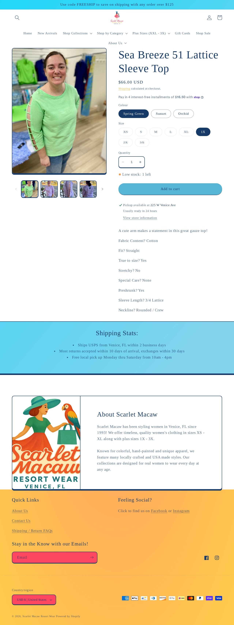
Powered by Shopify (68, 616)
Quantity (124, 152)
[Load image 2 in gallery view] (49, 189)
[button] (17, 17)
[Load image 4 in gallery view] (88, 189)
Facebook (159, 511)
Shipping (124, 88)
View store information (140, 218)
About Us (20, 511)
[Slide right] (103, 189)
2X (128, 143)
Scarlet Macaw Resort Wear (38, 616)
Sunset (161, 113)
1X (203, 132)
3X (144, 143)
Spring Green (133, 113)
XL (189, 133)
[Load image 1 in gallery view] (29, 189)
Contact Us (21, 520)
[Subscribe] (92, 557)
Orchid (183, 113)
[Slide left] (16, 189)
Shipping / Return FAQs (32, 531)
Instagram (181, 511)
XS (128, 133)
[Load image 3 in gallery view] (68, 189)
